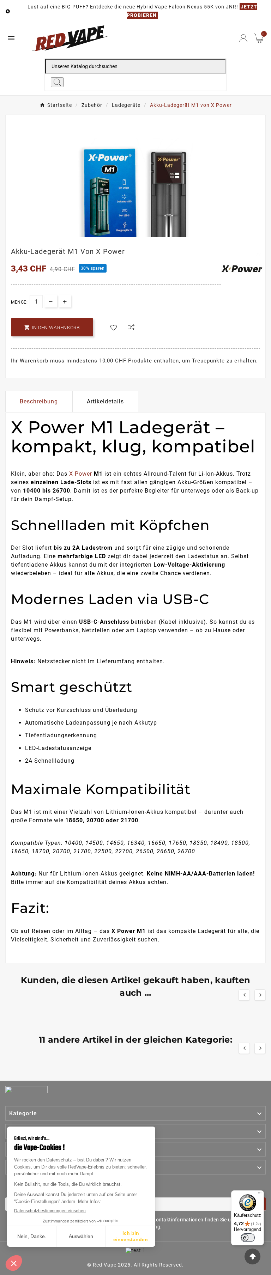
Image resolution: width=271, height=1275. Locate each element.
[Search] (57, 82)
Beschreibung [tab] (39, 401)
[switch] (248, 1237)
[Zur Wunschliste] (114, 328)
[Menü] (259, 1194)
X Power (80, 473)
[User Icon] (243, 38)
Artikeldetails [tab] (105, 401)
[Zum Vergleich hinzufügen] (131, 328)
